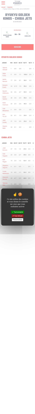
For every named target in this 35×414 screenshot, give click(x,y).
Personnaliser (17, 220)
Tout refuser (18, 216)
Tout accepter (18, 212)
